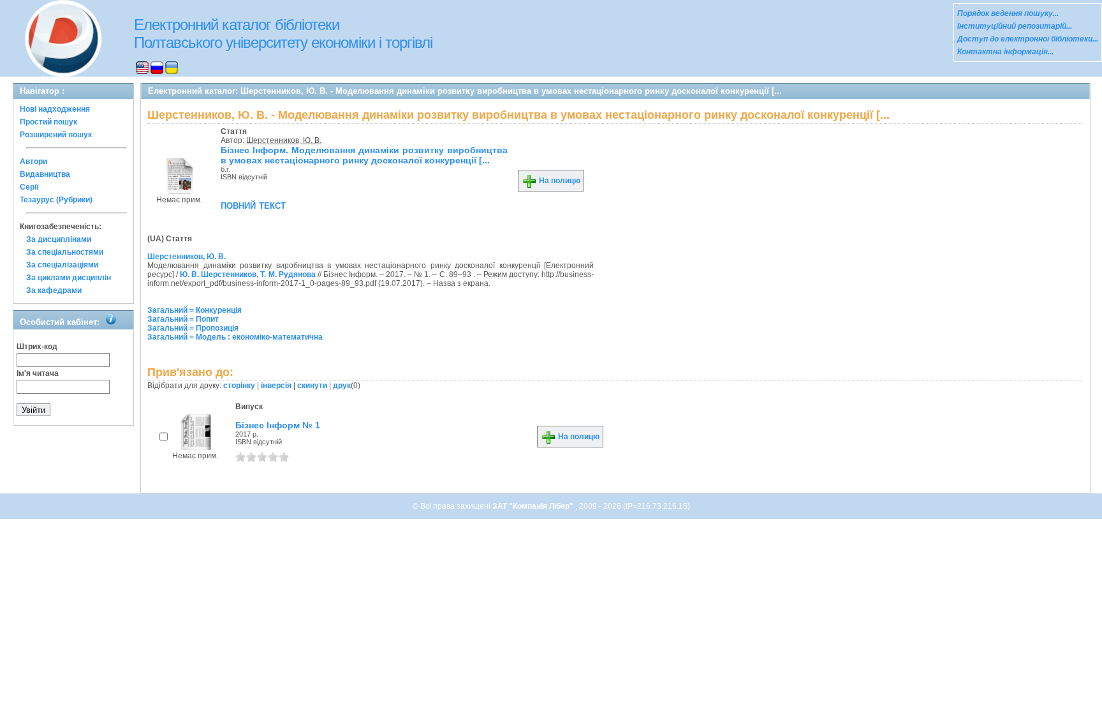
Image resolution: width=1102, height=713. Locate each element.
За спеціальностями (64, 252)
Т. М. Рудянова (287, 274)
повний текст (253, 205)
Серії (29, 187)
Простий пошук (48, 121)
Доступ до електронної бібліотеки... (1027, 38)
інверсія (276, 385)
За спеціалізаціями (62, 264)
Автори (33, 161)
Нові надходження (55, 109)
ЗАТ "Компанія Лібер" (533, 506)
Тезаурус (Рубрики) (56, 199)
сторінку (239, 385)
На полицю (558, 180)
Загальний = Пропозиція (193, 328)
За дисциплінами (58, 239)
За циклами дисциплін (68, 277)
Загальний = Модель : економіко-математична (235, 337)
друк (342, 385)
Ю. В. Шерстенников (218, 274)
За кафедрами (54, 290)
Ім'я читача (38, 373)
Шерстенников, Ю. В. (283, 140)
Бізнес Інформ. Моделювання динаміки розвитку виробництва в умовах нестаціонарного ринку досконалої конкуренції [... (364, 155)
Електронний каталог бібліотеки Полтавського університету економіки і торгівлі (283, 33)
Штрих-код (37, 346)
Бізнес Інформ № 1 (277, 425)
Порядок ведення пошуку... (1008, 13)
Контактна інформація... (1005, 51)
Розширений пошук (56, 134)
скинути (312, 385)
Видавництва (45, 174)
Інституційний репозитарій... (1014, 26)
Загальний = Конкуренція (194, 310)
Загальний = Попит (183, 319)
